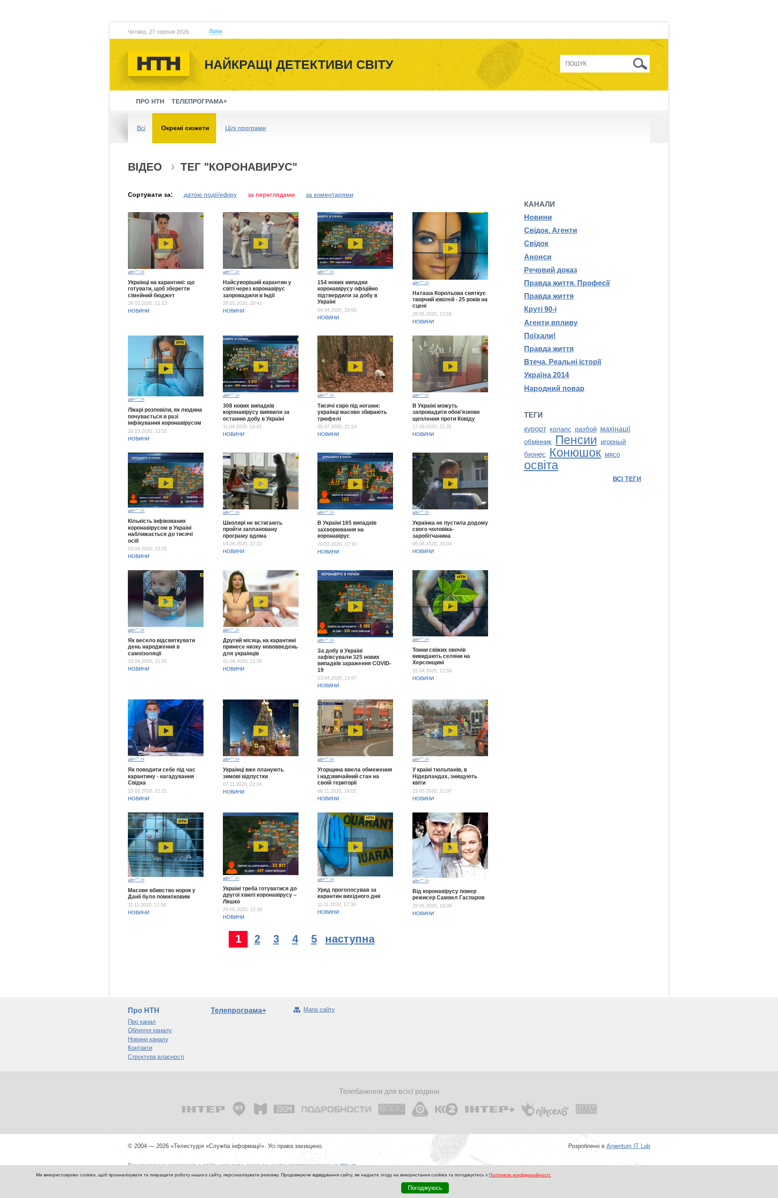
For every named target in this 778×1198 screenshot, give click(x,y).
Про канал (142, 1021)
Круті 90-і (540, 309)
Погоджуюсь (425, 1187)
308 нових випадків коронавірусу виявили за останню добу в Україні (256, 412)
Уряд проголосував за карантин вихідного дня (348, 893)
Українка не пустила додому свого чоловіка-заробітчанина (450, 529)
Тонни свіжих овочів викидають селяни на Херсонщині (441, 656)
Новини (138, 310)
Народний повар (554, 388)
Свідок (536, 243)
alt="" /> (136, 271)
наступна (350, 939)
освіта (541, 465)
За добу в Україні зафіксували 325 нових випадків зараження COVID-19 (354, 660)
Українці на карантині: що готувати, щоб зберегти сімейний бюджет (161, 289)
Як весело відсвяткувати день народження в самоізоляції (161, 647)
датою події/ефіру (210, 194)
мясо (612, 454)
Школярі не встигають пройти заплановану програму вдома (252, 529)
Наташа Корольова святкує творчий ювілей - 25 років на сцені (450, 299)
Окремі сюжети (185, 128)
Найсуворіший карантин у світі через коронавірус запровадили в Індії (257, 289)
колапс (560, 429)
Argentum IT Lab (628, 1146)
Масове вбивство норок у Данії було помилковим (161, 893)
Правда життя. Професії (567, 283)
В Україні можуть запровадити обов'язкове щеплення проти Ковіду (446, 412)
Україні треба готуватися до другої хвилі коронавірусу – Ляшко (260, 895)
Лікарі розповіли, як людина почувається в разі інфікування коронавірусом (165, 416)
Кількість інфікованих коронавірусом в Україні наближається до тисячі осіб (160, 531)
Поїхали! (540, 336)
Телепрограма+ (199, 101)
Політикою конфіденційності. (520, 1174)
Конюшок (575, 452)
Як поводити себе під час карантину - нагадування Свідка (161, 776)
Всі (141, 128)
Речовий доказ (550, 270)
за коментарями (329, 194)
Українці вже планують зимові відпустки (253, 773)
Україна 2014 (546, 375)
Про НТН (150, 101)
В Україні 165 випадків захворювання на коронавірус (346, 529)
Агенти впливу (551, 323)
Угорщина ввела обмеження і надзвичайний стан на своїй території (354, 776)
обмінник (538, 441)
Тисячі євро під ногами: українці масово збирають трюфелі (352, 412)
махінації (615, 429)
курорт (535, 429)
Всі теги (627, 478)
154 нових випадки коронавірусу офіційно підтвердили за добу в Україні (347, 292)
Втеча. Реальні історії (563, 362)
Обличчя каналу (150, 1030)
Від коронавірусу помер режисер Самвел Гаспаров (448, 894)
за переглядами (271, 194)
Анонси (538, 257)
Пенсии (576, 440)
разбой (586, 429)
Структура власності (156, 1056)
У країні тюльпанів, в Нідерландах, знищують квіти (444, 776)
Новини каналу (148, 1039)
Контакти (140, 1047)
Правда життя (549, 296)
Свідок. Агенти (550, 230)
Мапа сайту (319, 1009)
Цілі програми (245, 128)
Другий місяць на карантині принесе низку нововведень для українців (260, 647)
